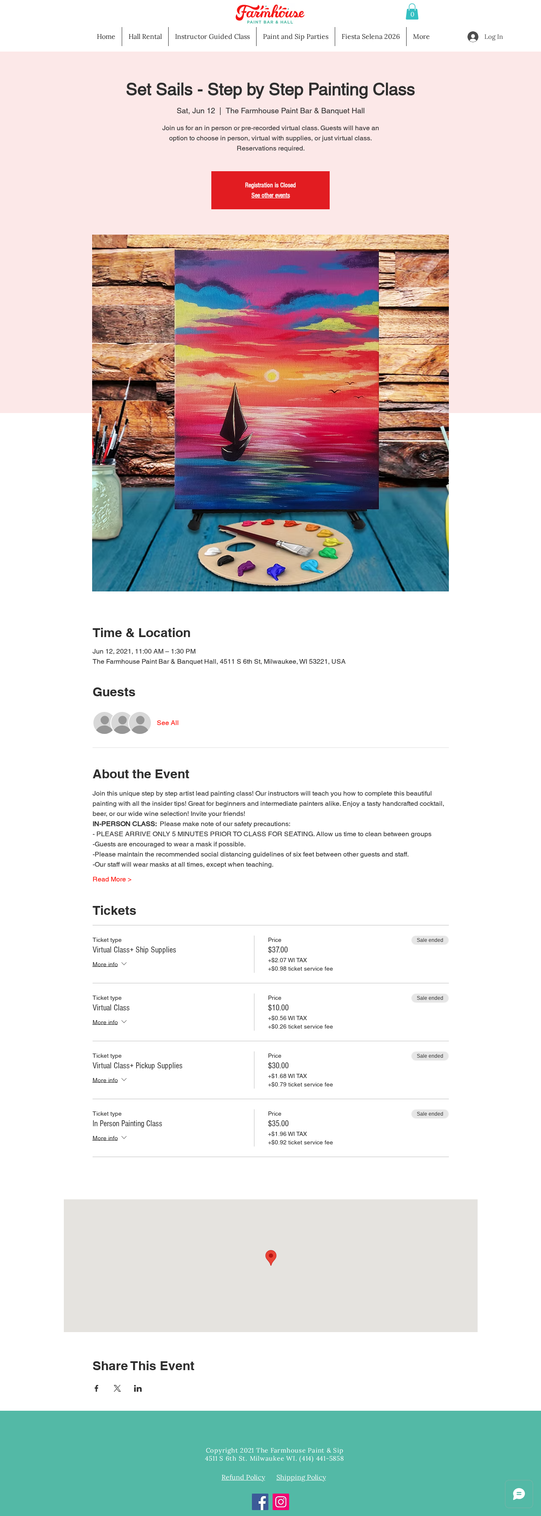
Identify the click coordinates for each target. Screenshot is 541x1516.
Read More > (112, 879)
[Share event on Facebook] (97, 1388)
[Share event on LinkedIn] (138, 1388)
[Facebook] (260, 1502)
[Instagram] (281, 1502)
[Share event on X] (117, 1388)
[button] (412, 11)
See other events (270, 195)
